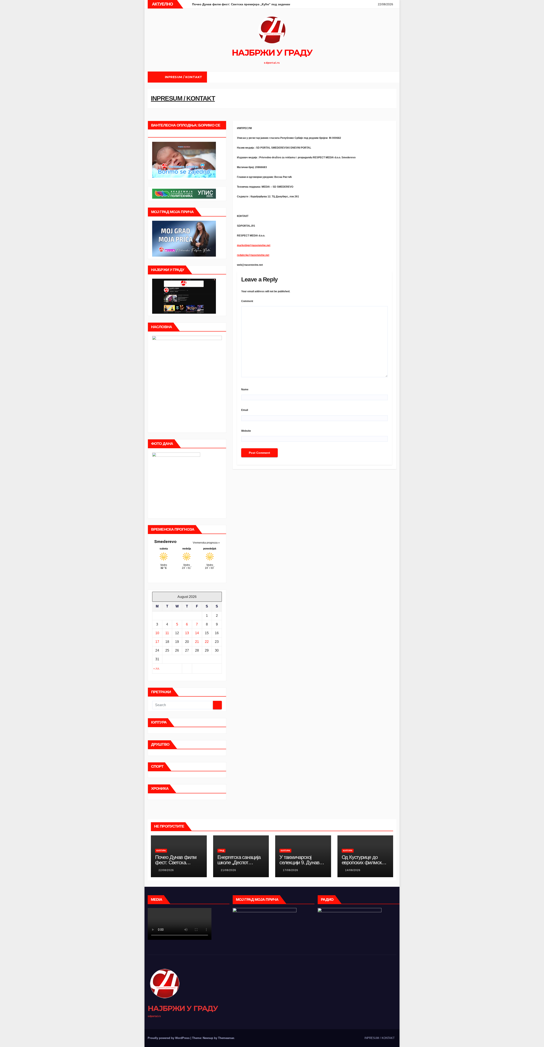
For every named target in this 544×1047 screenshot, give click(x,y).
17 (157, 642)
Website (246, 430)
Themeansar (226, 1038)
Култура (161, 850)
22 (207, 642)
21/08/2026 (228, 870)
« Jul (156, 668)
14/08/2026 (352, 870)
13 (187, 633)
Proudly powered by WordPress (169, 1038)
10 (157, 633)
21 (197, 642)
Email (244, 410)
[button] (393, 77)
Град (221, 850)
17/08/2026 (290, 870)
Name (244, 389)
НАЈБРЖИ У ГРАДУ (272, 52)
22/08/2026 (166, 870)
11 (167, 633)
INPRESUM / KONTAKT (183, 77)
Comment (247, 301)
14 (197, 633)
